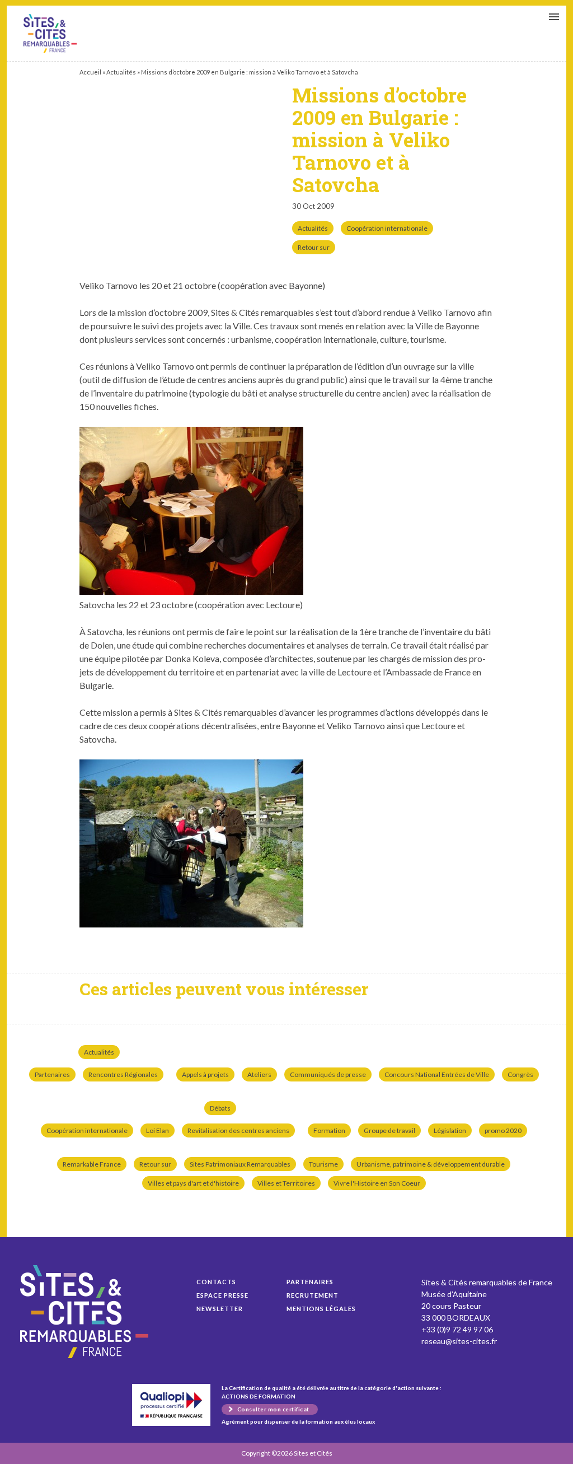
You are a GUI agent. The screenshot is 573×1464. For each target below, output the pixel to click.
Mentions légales (321, 1308)
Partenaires (52, 1074)
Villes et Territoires (286, 1183)
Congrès (520, 1074)
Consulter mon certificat (273, 1409)
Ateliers (259, 1074)
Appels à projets (205, 1074)
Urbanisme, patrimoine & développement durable (430, 1164)
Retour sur (314, 247)
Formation (329, 1130)
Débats (220, 1108)
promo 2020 (503, 1130)
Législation (450, 1130)
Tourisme (323, 1164)
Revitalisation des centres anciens (238, 1130)
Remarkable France (92, 1164)
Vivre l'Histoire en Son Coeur (377, 1183)
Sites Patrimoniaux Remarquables (240, 1164)
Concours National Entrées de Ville (436, 1074)
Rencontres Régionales (123, 1074)
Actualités (121, 72)
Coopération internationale (387, 228)
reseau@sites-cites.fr (459, 1341)
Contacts (216, 1281)
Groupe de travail (389, 1130)
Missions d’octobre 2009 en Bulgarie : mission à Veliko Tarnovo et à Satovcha (50, 33)
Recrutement (312, 1295)
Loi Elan (157, 1130)
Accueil (90, 72)
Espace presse (222, 1295)
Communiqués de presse (328, 1074)
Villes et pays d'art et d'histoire (193, 1183)
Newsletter (219, 1308)
